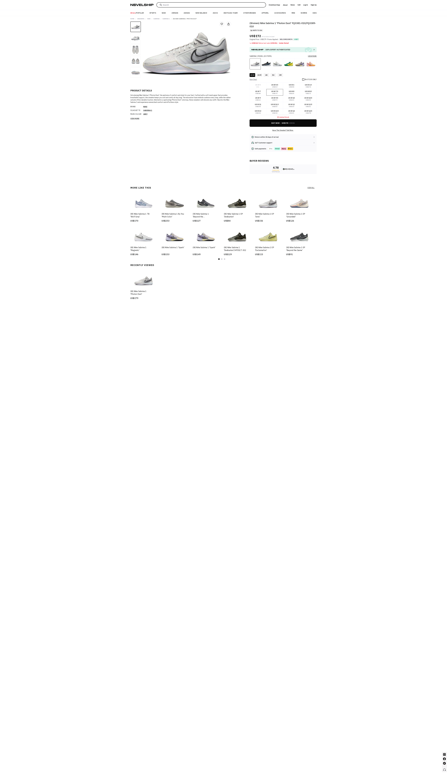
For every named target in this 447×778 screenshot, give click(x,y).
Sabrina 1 (166, 19)
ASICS (215, 13)
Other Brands (249, 13)
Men (293, 13)
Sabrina (156, 19)
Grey (145, 114)
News (293, 5)
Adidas (187, 13)
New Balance (201, 13)
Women (304, 13)
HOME (132, 19)
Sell (299, 5)
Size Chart (253, 79)
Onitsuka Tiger (231, 13)
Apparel (265, 13)
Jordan (174, 13)
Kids (315, 13)
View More (134, 118)
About (285, 5)
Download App (274, 5)
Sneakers (140, 19)
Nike (164, 13)
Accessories (280, 13)
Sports (152, 13)
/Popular (137, 13)
